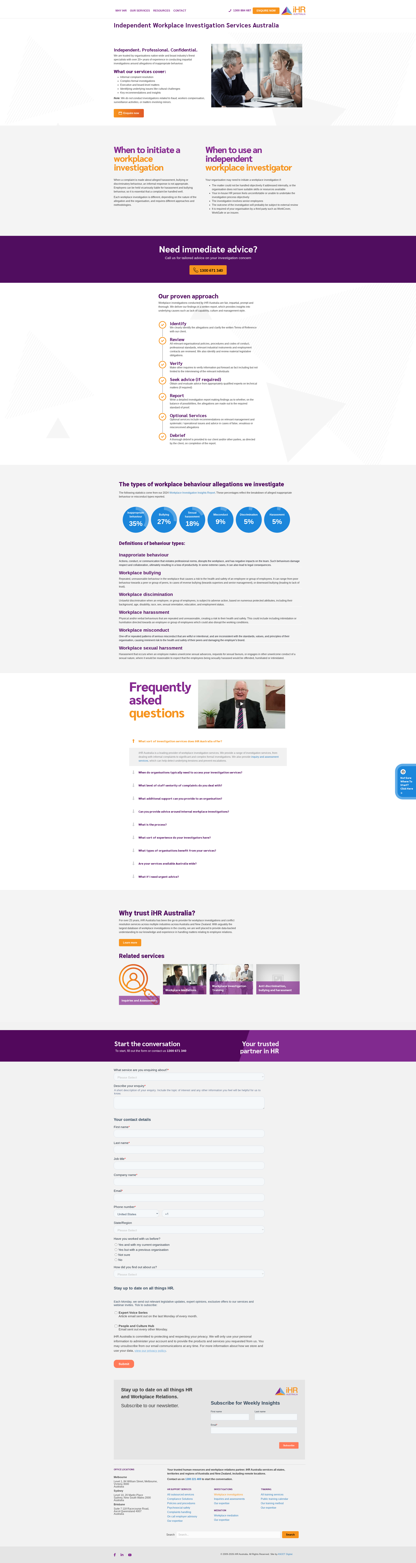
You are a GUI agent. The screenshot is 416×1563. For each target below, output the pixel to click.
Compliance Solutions (180, 1499)
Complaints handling (179, 1512)
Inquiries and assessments (229, 1499)
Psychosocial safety (178, 1507)
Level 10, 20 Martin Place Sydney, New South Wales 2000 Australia (132, 1498)
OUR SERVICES (140, 10)
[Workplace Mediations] (184, 981)
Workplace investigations (228, 1494)
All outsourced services (180, 1494)
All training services (272, 1494)
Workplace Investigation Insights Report (192, 492)
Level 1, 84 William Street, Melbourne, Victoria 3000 (135, 1482)
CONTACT (179, 10)
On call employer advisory (182, 1516)
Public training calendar (274, 1499)
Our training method (272, 1503)
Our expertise (175, 1520)
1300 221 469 (193, 1479)
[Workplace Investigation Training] (231, 981)
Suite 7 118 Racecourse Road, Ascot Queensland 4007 (131, 1510)
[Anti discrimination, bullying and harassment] (278, 981)
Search (170, 1534)
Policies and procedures (181, 1503)
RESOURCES (161, 10)
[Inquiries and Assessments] (139, 986)
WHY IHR (121, 10)
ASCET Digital (285, 1554)
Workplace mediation (226, 1515)
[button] (208, 741)
